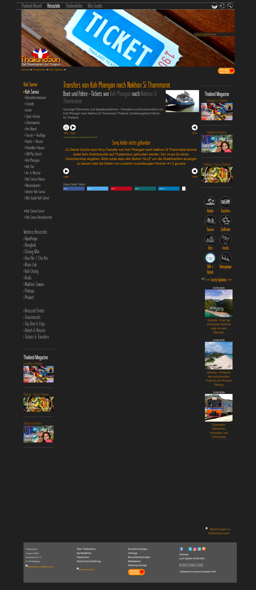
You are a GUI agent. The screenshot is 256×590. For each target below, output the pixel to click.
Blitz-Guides (95, 6)
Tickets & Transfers (37, 337)
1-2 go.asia (177, 163)
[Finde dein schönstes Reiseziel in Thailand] (225, 221)
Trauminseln (32, 317)
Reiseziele (53, 6)
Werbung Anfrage (137, 565)
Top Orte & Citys (35, 323)
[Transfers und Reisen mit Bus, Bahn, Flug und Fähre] (225, 202)
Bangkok (30, 245)
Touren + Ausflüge (35, 135)
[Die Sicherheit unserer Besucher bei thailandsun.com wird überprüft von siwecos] (85, 569)
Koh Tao (30, 166)
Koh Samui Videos (35, 178)
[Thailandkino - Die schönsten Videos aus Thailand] (225, 258)
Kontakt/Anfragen (137, 549)
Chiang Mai (32, 251)
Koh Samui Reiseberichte (39, 217)
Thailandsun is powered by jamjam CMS (197, 571)
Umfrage (132, 553)
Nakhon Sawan (34, 284)
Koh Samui (56, 69)
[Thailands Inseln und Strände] (225, 239)
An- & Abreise (33, 172)
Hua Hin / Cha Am (36, 258)
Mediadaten (134, 561)
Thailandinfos (73, 6)
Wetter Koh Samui (35, 191)
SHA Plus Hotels (34, 153)
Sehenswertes (33, 122)
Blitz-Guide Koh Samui (37, 197)
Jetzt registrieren (205, 34)
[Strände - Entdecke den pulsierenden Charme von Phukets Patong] (219, 368)
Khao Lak (31, 264)
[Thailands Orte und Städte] (210, 239)
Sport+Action (33, 116)
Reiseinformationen (36, 97)
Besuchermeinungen (139, 557)
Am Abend (31, 128)
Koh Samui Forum (35, 210)
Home (25, 69)
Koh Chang (31, 271)
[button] (74, 189)
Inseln (29, 110)
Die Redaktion (84, 553)
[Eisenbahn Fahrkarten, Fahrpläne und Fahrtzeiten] (219, 420)
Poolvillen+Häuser (35, 147)
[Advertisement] (219, 483)
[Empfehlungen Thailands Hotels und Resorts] (210, 202)
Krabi (28, 277)
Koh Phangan (33, 160)
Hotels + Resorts (34, 141)
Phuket (29, 297)
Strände (30, 103)
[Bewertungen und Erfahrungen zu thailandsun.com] (219, 533)
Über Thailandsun (86, 549)
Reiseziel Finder (35, 310)
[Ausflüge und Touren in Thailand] (210, 221)
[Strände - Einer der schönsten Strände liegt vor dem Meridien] (219, 316)
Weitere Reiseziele (35, 232)
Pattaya (29, 290)
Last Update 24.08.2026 (192, 558)
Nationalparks (33, 185)
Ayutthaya (31, 238)
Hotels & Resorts (35, 330)
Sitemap (183, 554)
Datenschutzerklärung (89, 561)
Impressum (83, 557)
